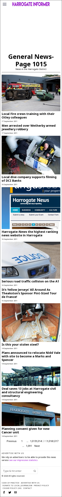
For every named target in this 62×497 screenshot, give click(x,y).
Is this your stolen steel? (20, 344)
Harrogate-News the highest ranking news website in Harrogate (30, 233)
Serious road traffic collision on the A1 (30, 281)
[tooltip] (4, 492)
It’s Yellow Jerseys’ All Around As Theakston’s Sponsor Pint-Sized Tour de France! (29, 293)
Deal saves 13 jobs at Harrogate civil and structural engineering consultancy (29, 392)
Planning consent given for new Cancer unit (26, 430)
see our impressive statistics (23, 460)
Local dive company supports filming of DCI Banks (29, 178)
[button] (35, 471)
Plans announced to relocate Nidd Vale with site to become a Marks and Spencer (31, 356)
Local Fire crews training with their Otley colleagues (28, 115)
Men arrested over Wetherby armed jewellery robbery (29, 127)
